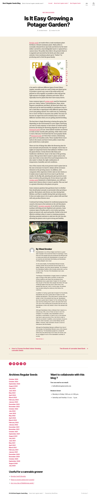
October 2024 (13, 379)
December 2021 (14, 427)
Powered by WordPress (51, 493)
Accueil (50, 3)
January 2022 (13, 425)
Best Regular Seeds (75, 3)
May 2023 (12, 393)
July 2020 (12, 466)
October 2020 (13, 459)
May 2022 (12, 416)
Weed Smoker (43, 30)
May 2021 (12, 443)
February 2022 (14, 422)
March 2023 (13, 397)
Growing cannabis (44, 206)
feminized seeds (34, 130)
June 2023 (12, 391)
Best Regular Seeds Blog (11, 3)
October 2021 (13, 431)
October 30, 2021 (55, 30)
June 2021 (12, 441)
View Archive (40, 339)
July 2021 (12, 438)
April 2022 (12, 418)
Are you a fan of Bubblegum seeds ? (22, 483)
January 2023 (13, 402)
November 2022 (14, 406)
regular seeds (49, 101)
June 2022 (12, 413)
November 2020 (14, 456)
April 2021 (12, 445)
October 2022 (13, 409)
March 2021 (13, 447)
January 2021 (13, 452)
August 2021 (13, 436)
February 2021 (13, 450)
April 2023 (12, 395)
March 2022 (13, 420)
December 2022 (14, 404)
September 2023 (14, 384)
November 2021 (14, 429)
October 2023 (13, 381)
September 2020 (14, 461)
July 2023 (12, 388)
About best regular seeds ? (61, 3)
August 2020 (13, 463)
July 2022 (12, 411)
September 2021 (14, 434)
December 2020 (14, 454)
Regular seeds (33, 43)
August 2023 (13, 386)
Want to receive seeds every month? (22, 480)
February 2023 (14, 400)
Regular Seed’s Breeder (18, 476)
